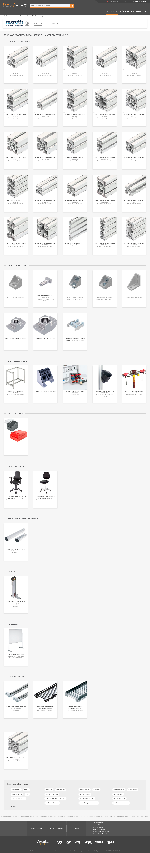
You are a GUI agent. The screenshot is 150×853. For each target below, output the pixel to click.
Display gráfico (132, 790)
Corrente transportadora (87, 798)
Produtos (111, 11)
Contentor (96, 790)
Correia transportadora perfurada (55, 798)
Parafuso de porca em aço (121, 803)
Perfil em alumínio (85, 794)
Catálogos (124, 11)
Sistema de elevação (52, 794)
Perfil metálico (60, 790)
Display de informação (52, 803)
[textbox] (50, 6)
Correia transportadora (18, 798)
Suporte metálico (85, 790)
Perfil (27, 794)
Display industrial (17, 794)
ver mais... (13, 806)
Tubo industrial (16, 790)
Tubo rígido (49, 790)
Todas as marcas (98, 823)
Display (26, 790)
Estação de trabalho (119, 798)
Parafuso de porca (118, 790)
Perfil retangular (118, 794)
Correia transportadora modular (89, 803)
